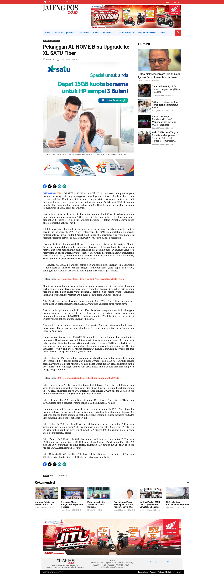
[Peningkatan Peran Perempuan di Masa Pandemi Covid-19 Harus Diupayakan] (125, 493)
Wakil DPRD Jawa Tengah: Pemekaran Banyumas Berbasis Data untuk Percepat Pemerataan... (165, 136)
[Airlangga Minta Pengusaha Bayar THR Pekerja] (72, 493)
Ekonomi (47, 41)
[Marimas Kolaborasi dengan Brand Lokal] (46, 493)
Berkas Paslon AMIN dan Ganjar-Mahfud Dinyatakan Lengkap (150, 504)
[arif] (44, 59)
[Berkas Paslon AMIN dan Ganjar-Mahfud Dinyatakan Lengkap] (151, 493)
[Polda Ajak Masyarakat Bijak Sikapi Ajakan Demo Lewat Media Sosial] (159, 60)
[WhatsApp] (168, 561)
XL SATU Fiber (64, 476)
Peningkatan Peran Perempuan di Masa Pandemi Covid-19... (123, 504)
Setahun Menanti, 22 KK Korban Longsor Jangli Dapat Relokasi (166, 89)
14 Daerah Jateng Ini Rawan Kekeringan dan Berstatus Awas (166, 105)
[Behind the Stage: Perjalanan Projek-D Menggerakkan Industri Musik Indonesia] (144, 121)
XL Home (53, 476)
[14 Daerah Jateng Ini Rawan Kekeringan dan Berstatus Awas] (144, 105)
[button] (178, 33)
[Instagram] (156, 561)
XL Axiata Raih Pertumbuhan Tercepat (177, 503)
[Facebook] (150, 561)
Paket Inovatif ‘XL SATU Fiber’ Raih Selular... (96, 504)
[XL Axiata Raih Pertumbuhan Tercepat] (177, 493)
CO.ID (58, 193)
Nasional (55, 41)
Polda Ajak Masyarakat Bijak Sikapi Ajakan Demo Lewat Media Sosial (159, 75)
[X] (162, 561)
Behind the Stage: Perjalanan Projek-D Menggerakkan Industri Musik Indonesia (164, 120)
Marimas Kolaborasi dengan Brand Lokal (44, 503)
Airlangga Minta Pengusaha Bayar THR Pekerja (72, 504)
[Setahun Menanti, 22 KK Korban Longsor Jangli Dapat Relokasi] (144, 90)
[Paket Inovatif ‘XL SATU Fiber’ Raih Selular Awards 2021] (98, 493)
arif (52, 60)
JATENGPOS (49, 193)
